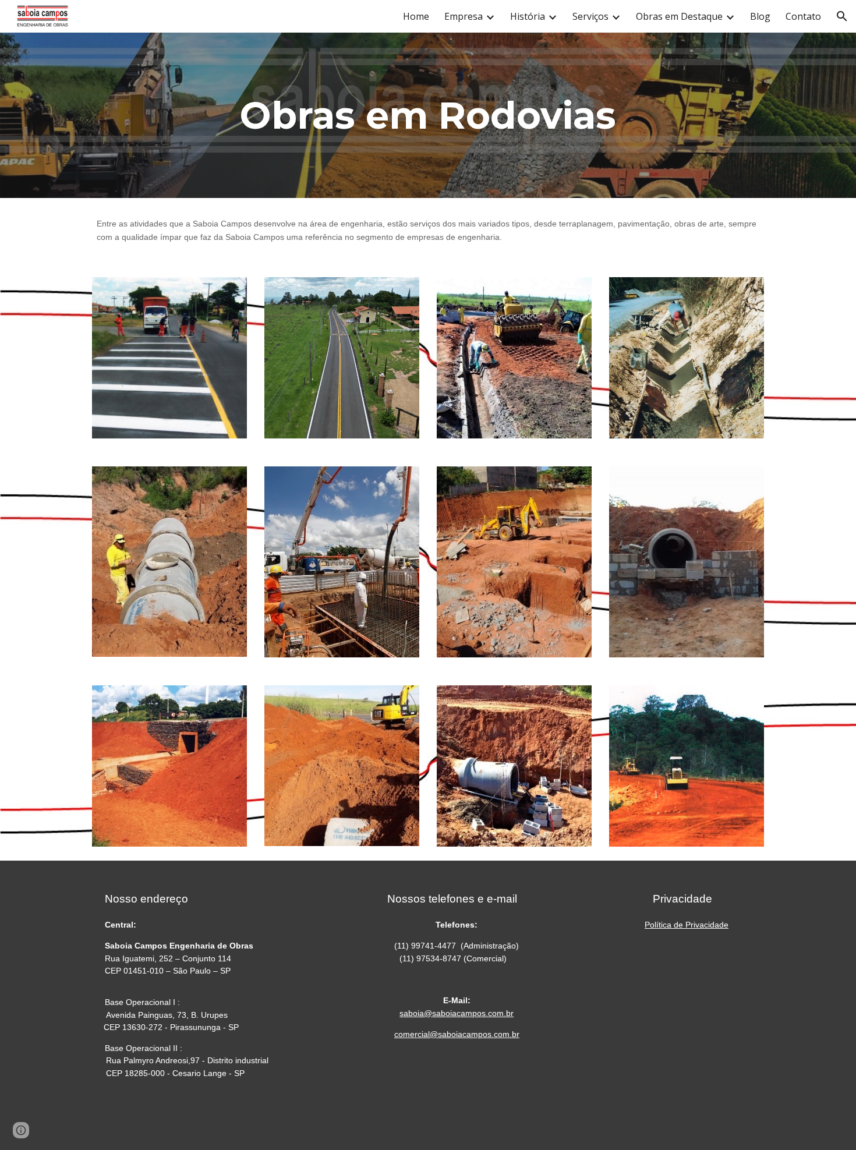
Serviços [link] (590, 16)
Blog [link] (760, 16)
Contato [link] (803, 16)
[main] (428, 115)
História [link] (527, 16)
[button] (842, 16)
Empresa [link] (463, 16)
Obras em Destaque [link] (679, 16)
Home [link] (416, 16)
